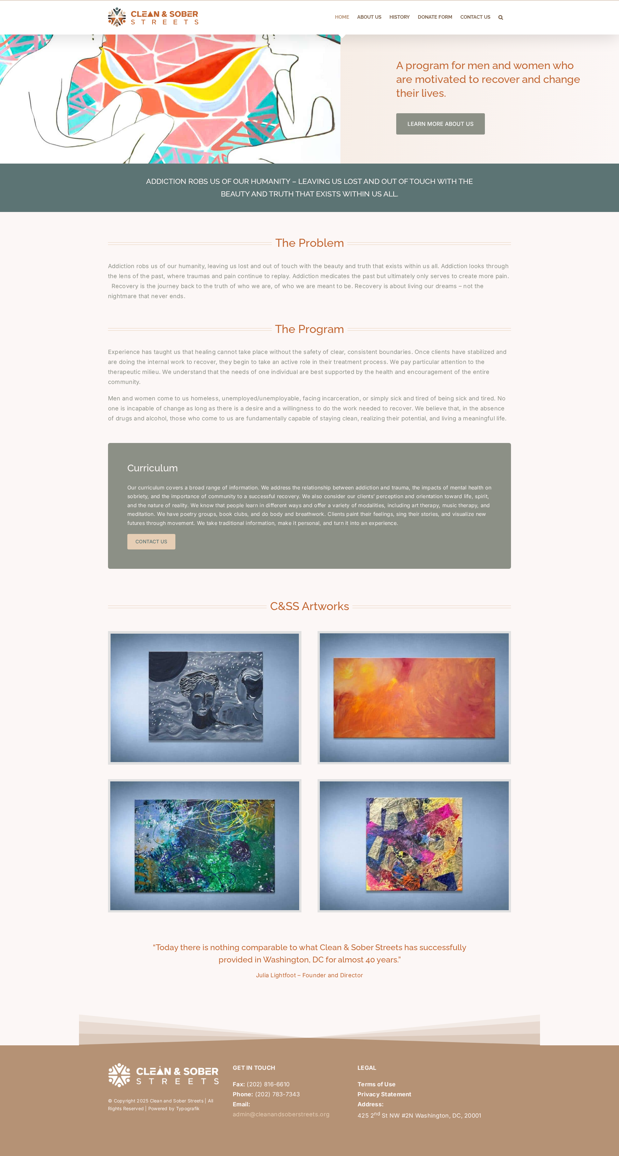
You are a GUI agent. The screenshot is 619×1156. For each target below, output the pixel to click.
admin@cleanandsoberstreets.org (281, 1114)
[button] (500, 17)
